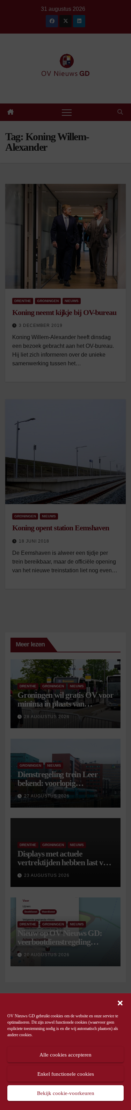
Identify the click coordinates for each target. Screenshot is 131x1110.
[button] (120, 1002)
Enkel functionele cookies (65, 1074)
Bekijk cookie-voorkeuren (65, 1093)
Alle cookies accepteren (65, 1055)
